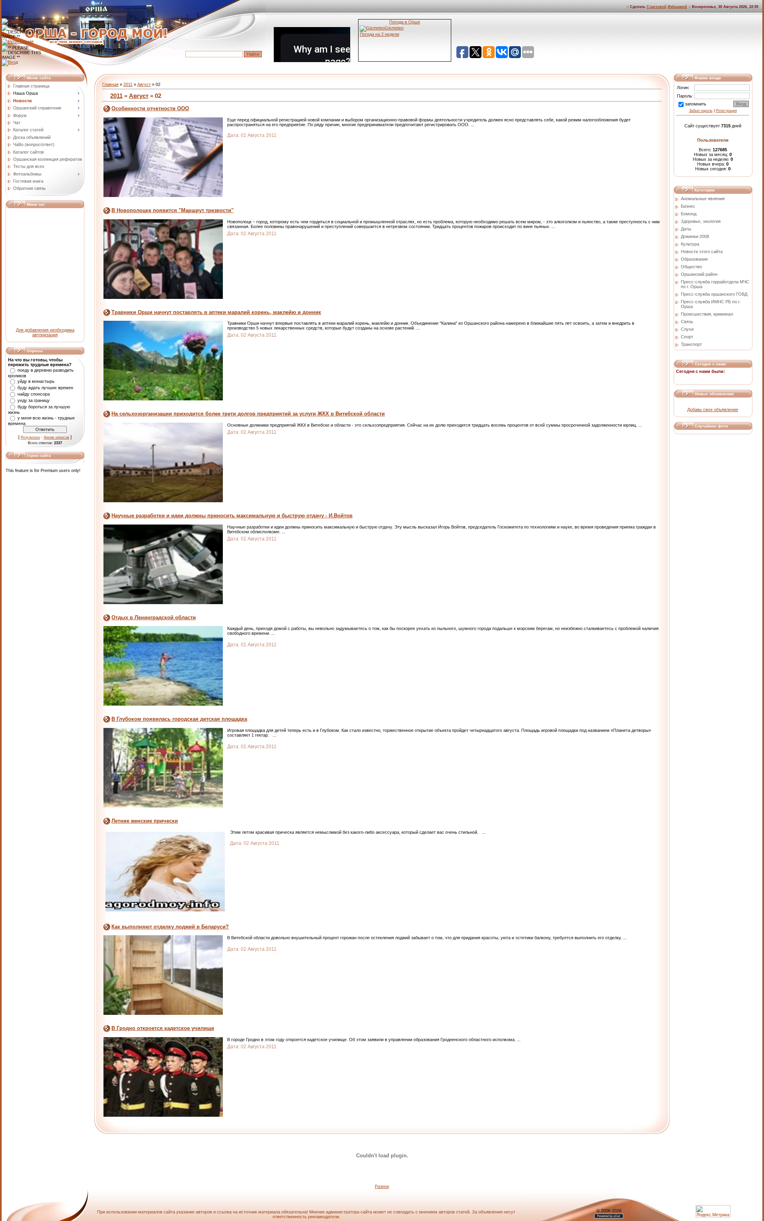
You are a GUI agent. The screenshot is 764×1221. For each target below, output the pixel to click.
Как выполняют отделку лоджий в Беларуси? (170, 927)
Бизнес (688, 206)
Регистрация (726, 111)
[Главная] (13, 20)
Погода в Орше (404, 22)
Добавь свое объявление (712, 409)
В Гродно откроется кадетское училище (162, 1028)
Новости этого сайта (702, 251)
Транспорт (691, 344)
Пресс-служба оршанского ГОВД (714, 294)
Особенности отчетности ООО (150, 108)
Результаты (30, 437)
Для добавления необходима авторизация (45, 332)
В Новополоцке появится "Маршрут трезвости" (172, 210)
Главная (110, 84)
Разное (382, 1186)
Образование (694, 259)
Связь (687, 321)
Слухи (687, 329)
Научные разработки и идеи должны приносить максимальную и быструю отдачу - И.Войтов (232, 516)
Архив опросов (56, 437)
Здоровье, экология (701, 221)
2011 (128, 84)
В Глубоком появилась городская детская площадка (179, 719)
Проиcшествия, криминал (707, 314)
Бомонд (688, 213)
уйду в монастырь (36, 381)
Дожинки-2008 (695, 236)
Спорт (687, 336)
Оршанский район (699, 274)
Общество (691, 266)
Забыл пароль (701, 111)
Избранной (677, 7)
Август (144, 84)
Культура (690, 244)
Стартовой (657, 7)
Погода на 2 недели (379, 34)
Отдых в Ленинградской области (153, 617)
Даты (686, 228)
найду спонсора (34, 394)
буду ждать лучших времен (45, 387)
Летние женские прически (144, 821)
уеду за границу (34, 400)
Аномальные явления (703, 198)
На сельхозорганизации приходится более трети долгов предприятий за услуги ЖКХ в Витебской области (248, 414)
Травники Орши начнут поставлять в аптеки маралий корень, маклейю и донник (216, 312)
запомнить (695, 103)
